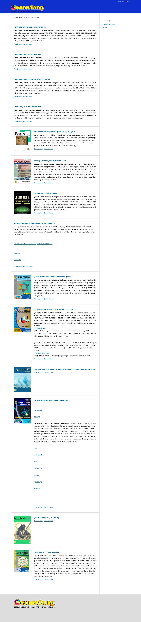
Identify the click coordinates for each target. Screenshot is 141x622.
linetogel (37, 417)
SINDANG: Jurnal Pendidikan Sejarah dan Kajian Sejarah (54, 132)
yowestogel (38, 410)
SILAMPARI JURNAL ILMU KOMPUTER (27, 54)
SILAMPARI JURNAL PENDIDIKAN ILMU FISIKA (51, 400)
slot (35, 448)
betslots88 (17, 260)
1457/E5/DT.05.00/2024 (42, 353)
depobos (17, 253)
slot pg (36, 475)
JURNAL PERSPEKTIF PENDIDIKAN (46, 552)
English (104, 27)
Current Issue (27, 44)
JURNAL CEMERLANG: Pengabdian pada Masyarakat (53, 277)
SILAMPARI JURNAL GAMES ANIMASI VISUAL (30, 27)
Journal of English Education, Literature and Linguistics (34, 223)
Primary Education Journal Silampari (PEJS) (50, 161)
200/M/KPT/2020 (40, 328)
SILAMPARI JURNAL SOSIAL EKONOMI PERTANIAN (32, 79)
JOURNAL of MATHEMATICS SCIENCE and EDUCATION (53, 309)
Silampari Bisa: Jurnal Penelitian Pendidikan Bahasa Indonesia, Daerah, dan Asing (64, 369)
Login (127, 1)
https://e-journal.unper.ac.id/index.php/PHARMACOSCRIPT (33, 244)
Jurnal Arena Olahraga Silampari (46, 193)
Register (121, 1)
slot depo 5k (38, 455)
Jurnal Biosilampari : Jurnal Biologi (46, 518)
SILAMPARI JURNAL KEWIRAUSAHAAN (27, 107)
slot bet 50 (38, 468)
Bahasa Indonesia (108, 24)
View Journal (18, 44)
